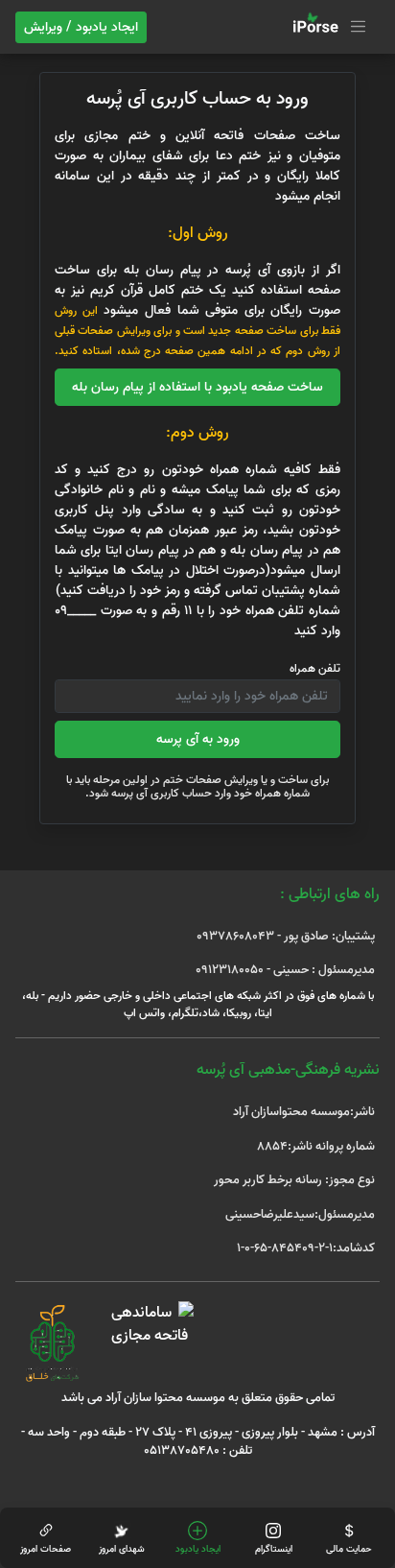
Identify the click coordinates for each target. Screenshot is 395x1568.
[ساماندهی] (149, 1324)
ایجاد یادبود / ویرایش (81, 27)
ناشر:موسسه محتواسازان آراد (304, 1112)
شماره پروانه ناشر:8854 (316, 1146)
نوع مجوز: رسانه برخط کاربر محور (294, 1180)
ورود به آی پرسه (198, 739)
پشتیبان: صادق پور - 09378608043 (286, 936)
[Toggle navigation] (327, 27)
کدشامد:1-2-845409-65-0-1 (306, 1248)
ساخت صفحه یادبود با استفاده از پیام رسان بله (197, 387)
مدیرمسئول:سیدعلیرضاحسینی (300, 1214)
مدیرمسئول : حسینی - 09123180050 (285, 970)
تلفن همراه (315, 668)
